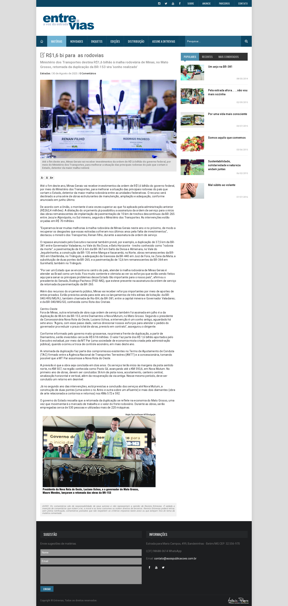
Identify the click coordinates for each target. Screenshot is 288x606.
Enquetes (96, 41)
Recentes (207, 57)
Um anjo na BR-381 (220, 66)
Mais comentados (228, 57)
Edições (115, 41)
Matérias (56, 41)
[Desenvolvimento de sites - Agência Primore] (238, 600)
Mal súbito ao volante (221, 185)
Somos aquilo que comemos (227, 137)
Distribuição (136, 41)
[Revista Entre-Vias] (68, 21)
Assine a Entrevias (163, 41)
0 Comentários (88, 73)
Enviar (47, 589)
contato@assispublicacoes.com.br (175, 558)
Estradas (45, 73)
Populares (190, 57)
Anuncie (206, 3)
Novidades (76, 41)
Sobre (190, 3)
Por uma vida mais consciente (227, 114)
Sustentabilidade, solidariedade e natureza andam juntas (224, 165)
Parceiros (224, 3)
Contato (243, 3)
